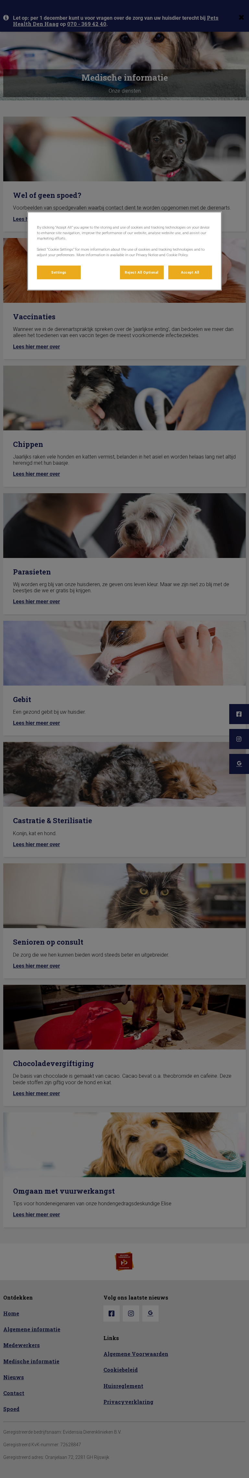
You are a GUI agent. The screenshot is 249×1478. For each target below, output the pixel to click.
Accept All (190, 272)
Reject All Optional (142, 272)
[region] (124, 250)
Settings (58, 272)
